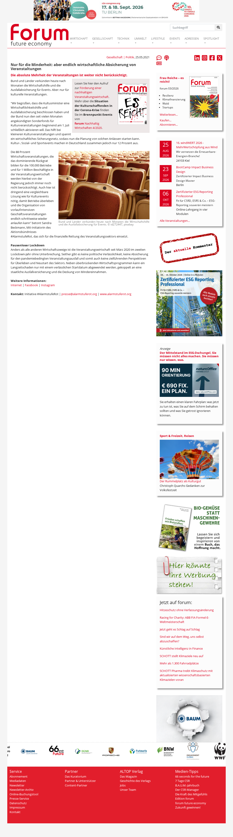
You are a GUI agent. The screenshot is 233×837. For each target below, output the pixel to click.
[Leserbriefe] (159, 58)
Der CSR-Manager (187, 790)
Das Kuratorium (75, 776)
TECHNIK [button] (123, 38)
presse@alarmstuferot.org (79, 294)
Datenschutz (18, 803)
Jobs (123, 785)
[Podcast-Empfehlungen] (166, 58)
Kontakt (15, 812)
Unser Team (128, 790)
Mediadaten (18, 781)
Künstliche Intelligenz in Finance (181, 648)
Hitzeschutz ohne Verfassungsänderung (187, 610)
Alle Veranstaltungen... (175, 221)
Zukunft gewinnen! (187, 807)
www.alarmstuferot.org (115, 294)
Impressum (17, 807)
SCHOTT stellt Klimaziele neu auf (181, 656)
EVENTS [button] (175, 38)
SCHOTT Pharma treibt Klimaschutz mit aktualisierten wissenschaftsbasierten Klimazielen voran (186, 675)
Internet (16, 285)
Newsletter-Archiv (22, 790)
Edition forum (184, 798)
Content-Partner (76, 785)
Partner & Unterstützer (80, 781)
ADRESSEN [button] (192, 38)
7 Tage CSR (182, 781)
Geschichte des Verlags (135, 781)
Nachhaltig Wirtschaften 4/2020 (88, 125)
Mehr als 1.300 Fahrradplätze (179, 663)
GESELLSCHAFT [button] (102, 38)
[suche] (219, 27)
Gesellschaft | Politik (120, 57)
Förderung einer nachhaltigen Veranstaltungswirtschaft (92, 92)
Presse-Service (19, 798)
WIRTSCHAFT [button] (79, 38)
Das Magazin (128, 776)
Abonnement (19, 776)
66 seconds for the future (192, 776)
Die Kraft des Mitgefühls (191, 794)
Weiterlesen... (169, 114)
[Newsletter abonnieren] (159, 63)
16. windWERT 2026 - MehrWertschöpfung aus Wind (197, 145)
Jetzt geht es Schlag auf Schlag (180, 629)
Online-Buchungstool (24, 794)
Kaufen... (165, 120)
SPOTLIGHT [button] (211, 38)
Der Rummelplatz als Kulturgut (180, 481)
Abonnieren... (169, 124)
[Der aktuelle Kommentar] (189, 248)
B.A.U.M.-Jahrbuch (187, 785)
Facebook (31, 285)
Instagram (48, 285)
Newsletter (17, 785)
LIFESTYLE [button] (158, 38)
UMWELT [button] (140, 38)
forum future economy (190, 803)
